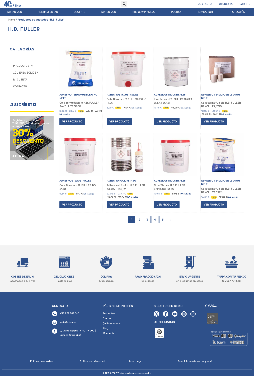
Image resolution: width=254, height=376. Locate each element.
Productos (21, 66)
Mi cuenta (226, 4)
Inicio (11, 19)
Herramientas (48, 12)
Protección (237, 12)
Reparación (205, 12)
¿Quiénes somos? (25, 72)
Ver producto (72, 121)
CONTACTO (60, 306)
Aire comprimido (143, 12)
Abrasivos (14, 12)
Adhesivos (108, 12)
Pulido (176, 12)
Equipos (79, 12)
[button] (124, 4)
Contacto (205, 4)
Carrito (245, 4)
